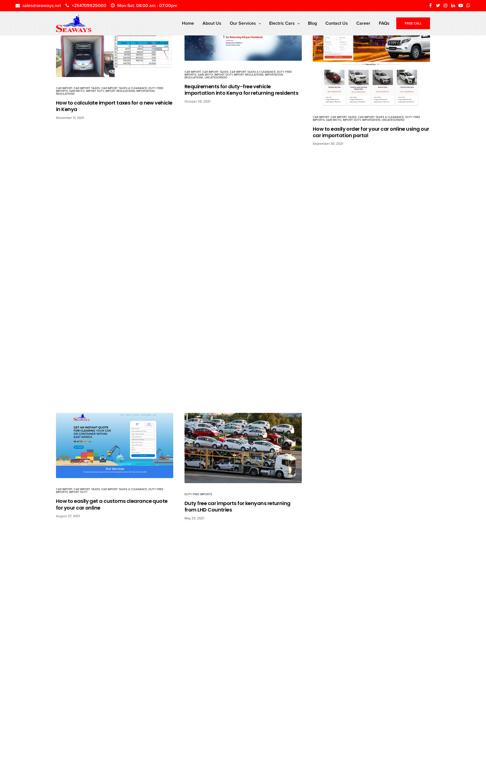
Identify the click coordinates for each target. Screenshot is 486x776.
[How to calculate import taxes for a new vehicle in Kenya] (114, 44)
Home (188, 23)
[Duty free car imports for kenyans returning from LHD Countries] (243, 448)
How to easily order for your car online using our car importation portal (371, 132)
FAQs (384, 23)
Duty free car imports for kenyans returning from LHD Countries (237, 506)
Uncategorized (215, 77)
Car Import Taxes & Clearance (124, 88)
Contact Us (336, 23)
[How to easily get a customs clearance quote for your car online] (114, 445)
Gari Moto (77, 91)
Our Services (243, 23)
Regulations (65, 94)
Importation (145, 91)
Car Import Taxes (87, 88)
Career (363, 23)
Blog (312, 23)
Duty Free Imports (198, 494)
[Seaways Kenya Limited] (73, 23)
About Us (211, 23)
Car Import (64, 88)
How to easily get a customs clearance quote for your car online (112, 504)
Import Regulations (120, 91)
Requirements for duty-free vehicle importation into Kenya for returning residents (241, 89)
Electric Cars (282, 23)
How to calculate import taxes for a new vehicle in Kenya (114, 106)
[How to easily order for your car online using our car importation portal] (371, 58)
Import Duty (95, 91)
